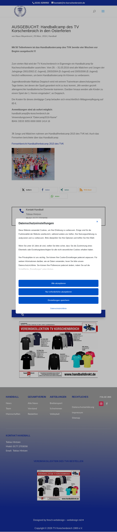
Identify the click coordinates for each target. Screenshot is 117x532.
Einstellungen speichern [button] (58, 300)
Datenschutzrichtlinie (58, 309)
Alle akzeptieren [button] (58, 283)
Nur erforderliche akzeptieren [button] (58, 292)
